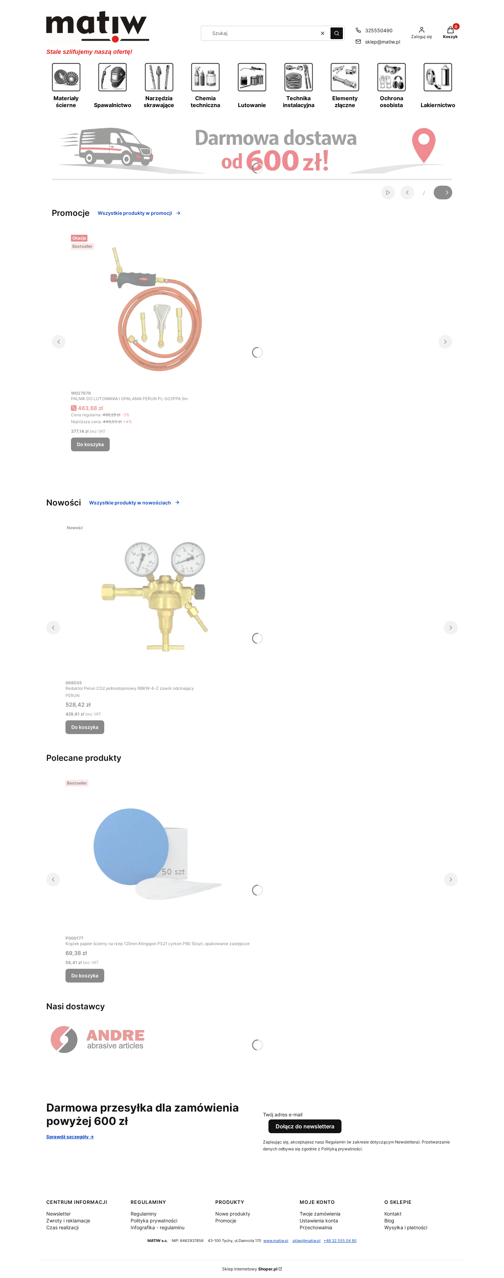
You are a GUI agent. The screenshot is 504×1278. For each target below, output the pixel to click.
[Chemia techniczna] (205, 90)
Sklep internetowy (249, 1268)
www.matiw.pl (275, 1241)
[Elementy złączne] (344, 90)
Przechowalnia (316, 1227)
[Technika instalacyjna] (298, 90)
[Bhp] (391, 90)
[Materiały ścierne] (66, 90)
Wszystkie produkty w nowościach (130, 503)
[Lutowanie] (252, 90)
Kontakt (392, 1214)
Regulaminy (144, 1214)
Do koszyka (90, 444)
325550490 (379, 30)
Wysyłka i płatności (405, 1227)
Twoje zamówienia (320, 1214)
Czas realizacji (62, 1227)
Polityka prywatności (154, 1220)
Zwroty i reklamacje (68, 1220)
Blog (389, 1220)
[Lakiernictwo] (437, 90)
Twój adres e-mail (282, 1114)
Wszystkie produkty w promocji (135, 213)
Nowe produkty (232, 1214)
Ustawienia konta (319, 1220)
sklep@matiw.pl (382, 42)
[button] (337, 33)
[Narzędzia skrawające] (159, 90)
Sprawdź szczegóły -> (70, 1136)
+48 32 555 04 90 (340, 1241)
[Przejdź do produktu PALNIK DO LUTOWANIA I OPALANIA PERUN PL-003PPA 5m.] (156, 309)
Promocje (225, 1220)
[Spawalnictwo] (112, 90)
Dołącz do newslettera (305, 1126)
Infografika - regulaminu (157, 1227)
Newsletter (58, 1214)
